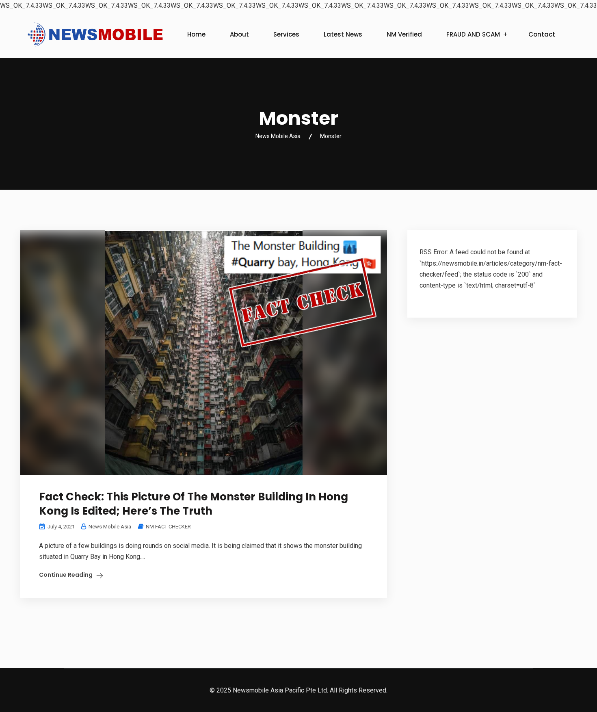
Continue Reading (66, 575)
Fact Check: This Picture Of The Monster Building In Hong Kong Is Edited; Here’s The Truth (193, 503)
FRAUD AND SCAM (473, 34)
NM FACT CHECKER (168, 527)
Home (196, 34)
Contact (541, 34)
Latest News (343, 34)
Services (286, 34)
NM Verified (404, 34)
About (239, 34)
